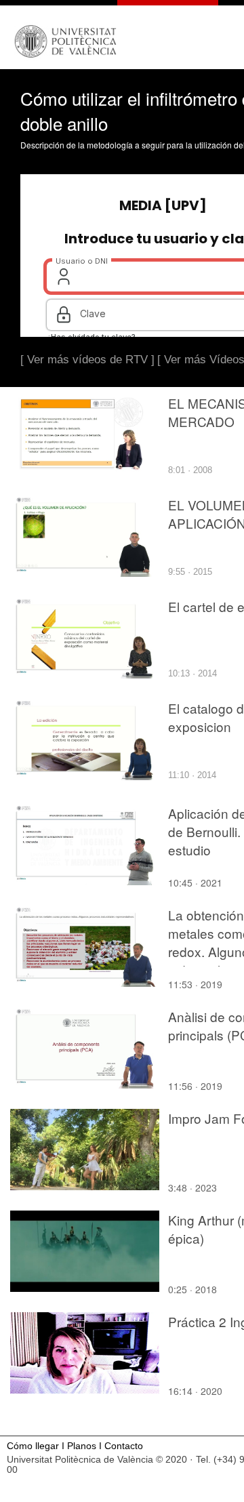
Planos (81, 1446)
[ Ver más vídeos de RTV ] (87, 359)
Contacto (123, 1446)
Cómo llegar (33, 1446)
